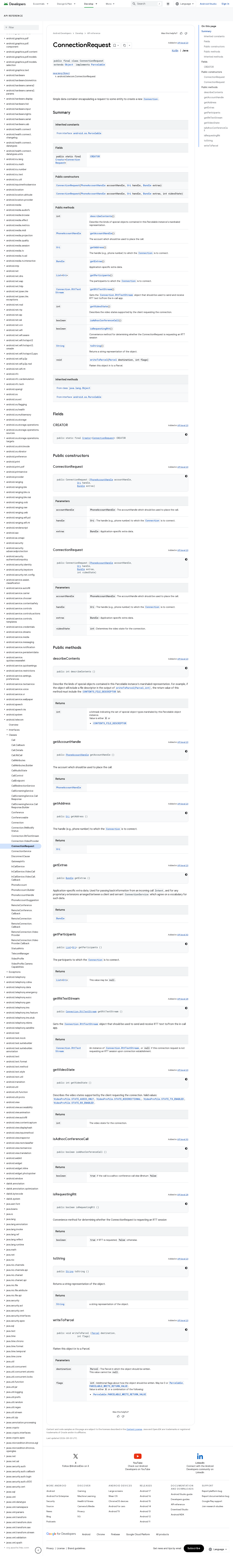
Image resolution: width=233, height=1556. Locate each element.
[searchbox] (21, 27)
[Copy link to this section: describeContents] (83, 659)
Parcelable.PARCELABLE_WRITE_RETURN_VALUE (119, 1394)
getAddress (97, 247)
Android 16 (145, 1496)
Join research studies (212, 1506)
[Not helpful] (186, 33)
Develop (89, 3)
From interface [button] (79, 133)
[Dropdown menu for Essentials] (49, 4)
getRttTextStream (101, 289)
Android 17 (145, 1491)
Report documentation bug (215, 1496)
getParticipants (100, 275)
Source (50, 1506)
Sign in (225, 3)
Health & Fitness (85, 1501)
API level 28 (182, 999)
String (60, 345)
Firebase (115, 1534)
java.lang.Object (61, 73)
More (109, 3)
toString (95, 345)
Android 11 (145, 1521)
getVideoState (99, 306)
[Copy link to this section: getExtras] (70, 865)
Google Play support (212, 1501)
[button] (20, 38)
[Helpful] (181, 33)
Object (69, 64)
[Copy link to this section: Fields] (66, 414)
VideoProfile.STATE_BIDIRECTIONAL (119, 1099)
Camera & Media (86, 1506)
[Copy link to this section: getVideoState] (78, 1070)
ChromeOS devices (118, 1501)
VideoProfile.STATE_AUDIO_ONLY (74, 1099)
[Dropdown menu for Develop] (98, 4)
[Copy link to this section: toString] (68, 1259)
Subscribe (194, 1548)
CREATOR (95, 156)
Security (50, 1501)
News (49, 1511)
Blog (48, 1516)
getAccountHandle (101, 233)
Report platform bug (212, 1491)
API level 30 (182, 934)
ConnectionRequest (68, 185)
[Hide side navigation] (38, 1550)
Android (50, 1491)
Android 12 (145, 1516)
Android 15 (145, 1501)
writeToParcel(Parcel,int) (133, 687)
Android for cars (117, 1506)
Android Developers (62, 33)
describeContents (101, 216)
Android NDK (177, 1514)
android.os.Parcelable (87, 133)
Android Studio (208, 3)
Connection (151, 99)
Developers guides (180, 1499)
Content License (134, 1429)
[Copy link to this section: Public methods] (84, 648)
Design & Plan (64, 3)
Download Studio (179, 1509)
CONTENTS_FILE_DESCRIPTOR (99, 691)
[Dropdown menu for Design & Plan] (76, 4)
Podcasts (50, 1521)
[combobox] (147, 4)
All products (162, 1534)
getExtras (96, 261)
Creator (60, 159)
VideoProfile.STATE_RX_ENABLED (74, 1102)
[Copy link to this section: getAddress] (73, 804)
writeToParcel (99, 359)
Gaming (82, 1491)
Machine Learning (87, 1496)
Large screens (116, 1491)
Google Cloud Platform (138, 1534)
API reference (13, 15)
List (58, 275)
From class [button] (73, 388)
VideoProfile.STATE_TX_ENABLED (164, 1099)
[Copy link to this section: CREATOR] (71, 425)
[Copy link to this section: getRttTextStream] (83, 999)
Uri (129, 185)
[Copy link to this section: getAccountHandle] (84, 742)
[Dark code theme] (186, 434)
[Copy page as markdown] (124, 45)
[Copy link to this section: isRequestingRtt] (79, 1194)
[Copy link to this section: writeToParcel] (77, 1320)
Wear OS (113, 1496)
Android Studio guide (181, 1494)
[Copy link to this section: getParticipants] (79, 935)
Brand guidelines (76, 1548)
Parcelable (98, 64)
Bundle (147, 185)
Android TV (114, 1511)
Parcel (113, 359)
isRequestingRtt (100, 328)
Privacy (81, 1511)
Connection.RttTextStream (116, 294)
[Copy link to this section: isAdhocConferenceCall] (91, 1139)
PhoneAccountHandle (93, 185)
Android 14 (145, 1506)
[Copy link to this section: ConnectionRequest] (86, 467)
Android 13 (145, 1511)
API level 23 (182, 42)
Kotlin (175, 50)
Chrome (101, 1534)
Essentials (39, 3)
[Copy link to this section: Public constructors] (92, 456)
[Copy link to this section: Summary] (73, 113)
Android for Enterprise (57, 1496)
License (61, 1548)
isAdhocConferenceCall (104, 320)
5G (79, 1516)
